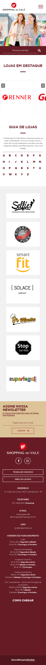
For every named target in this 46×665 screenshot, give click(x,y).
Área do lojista (23, 479)
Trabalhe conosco (23, 472)
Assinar (21, 431)
